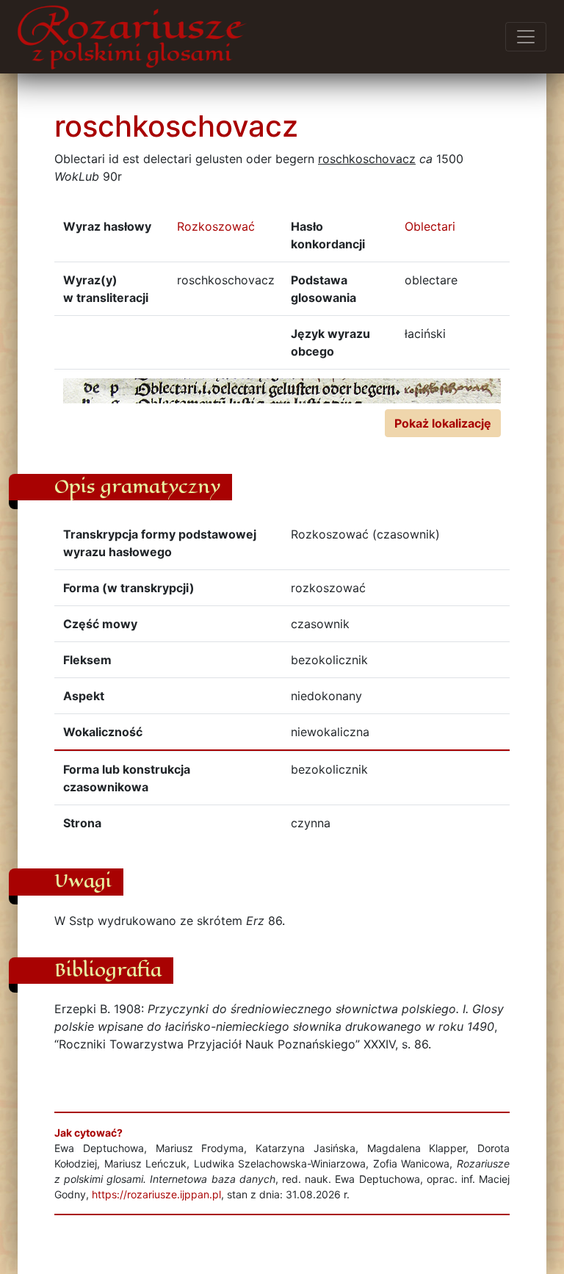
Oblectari (430, 226)
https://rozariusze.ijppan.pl (156, 1194)
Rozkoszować (216, 226)
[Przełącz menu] (525, 36)
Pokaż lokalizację (442, 423)
